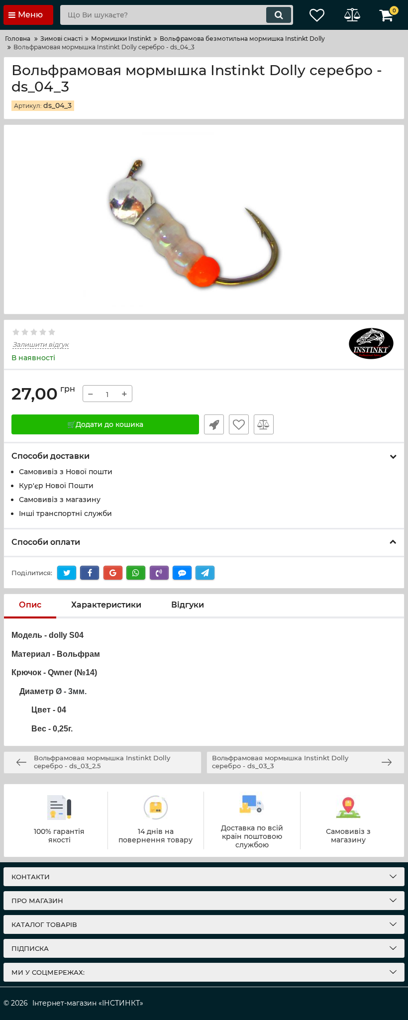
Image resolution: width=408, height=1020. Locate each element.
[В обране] (239, 424)
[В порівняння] (264, 424)
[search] (278, 15)
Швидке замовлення (214, 424)
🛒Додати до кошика (105, 424)
